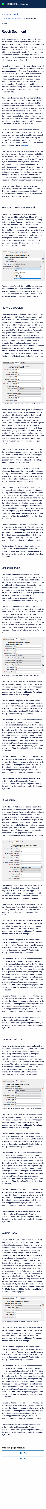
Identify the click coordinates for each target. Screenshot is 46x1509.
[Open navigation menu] (41, 4)
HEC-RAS (26, 145)
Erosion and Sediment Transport (12, 18)
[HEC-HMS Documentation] (3, 4)
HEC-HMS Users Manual (17, 4)
